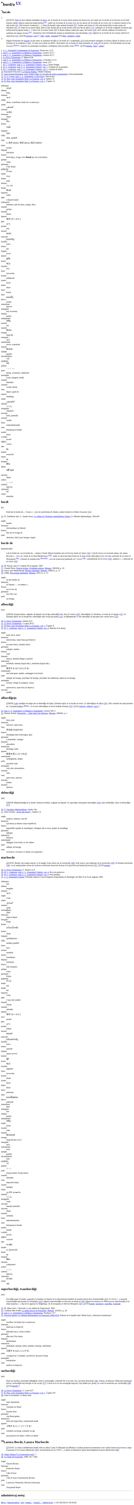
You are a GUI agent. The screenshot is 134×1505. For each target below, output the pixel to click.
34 (83, 1301)
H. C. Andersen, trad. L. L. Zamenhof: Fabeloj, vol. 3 (26, 874)
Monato (48, 568)
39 (37, 1450)
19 (16, 561)
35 (81, 1304)
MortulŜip (44, 558)
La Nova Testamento (11, 57)
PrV (30, 32)
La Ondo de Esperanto (13, 1457)
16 (88, 553)
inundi (91, 1304)
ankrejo (82, 706)
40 (117, 1450)
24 (105, 703)
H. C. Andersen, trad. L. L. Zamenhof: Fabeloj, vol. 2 (25, 65)
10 (94, 30)
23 (116, 616)
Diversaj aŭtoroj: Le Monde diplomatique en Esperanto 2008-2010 (31, 1315)
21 (121, 614)
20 (78, 614)
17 (102, 556)
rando (78, 36)
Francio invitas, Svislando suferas (30, 568)
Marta (77, 45)
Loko (16, 703)
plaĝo (47, 36)
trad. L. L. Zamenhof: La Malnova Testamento (22, 53)
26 (99, 803)
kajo (36, 36)
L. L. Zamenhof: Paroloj (14, 877)
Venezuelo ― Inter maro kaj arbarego (32, 713)
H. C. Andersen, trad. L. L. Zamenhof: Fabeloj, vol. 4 (26, 628)
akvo (45, 20)
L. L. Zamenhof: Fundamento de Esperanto (21, 50)
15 (89, 512)
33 (41, 1301)
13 (82, 41)
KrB (50, 555)
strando (54, 36)
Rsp (17, 558)
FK (45, 22)
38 (129, 1383)
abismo (89, 46)
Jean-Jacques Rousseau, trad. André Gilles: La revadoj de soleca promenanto (35, 74)
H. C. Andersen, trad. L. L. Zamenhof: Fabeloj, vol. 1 (25, 67)
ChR (83, 558)
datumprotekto (13, 1502)
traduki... (37, 1502)
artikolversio (48, 1502)
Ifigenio (16, 45)
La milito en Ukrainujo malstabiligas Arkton (52, 516)
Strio (17, 20)
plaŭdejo (70, 36)
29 (112, 863)
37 (44, 1383)
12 (16, 36)
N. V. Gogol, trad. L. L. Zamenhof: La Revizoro (24, 76)
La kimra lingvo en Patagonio (34, 1310)
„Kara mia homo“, (23, 812)
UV (18, 3)
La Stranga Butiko (29, 72)
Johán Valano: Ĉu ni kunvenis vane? (19, 1454)
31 (95, 865)
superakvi (100, 1304)
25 (71, 706)
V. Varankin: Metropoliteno (15, 809)
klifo (42, 36)
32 (106, 1299)
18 (110, 559)
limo (95, 46)
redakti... (28, 1502)
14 (29, 43)
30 (8, 865)
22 (61, 616)
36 (96, 1381)
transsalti (116, 1304)
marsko (107, 865)
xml (22, 1502)
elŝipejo (90, 706)
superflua (108, 1304)
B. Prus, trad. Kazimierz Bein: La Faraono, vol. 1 (24, 81)
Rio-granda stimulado (19, 573)
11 (90, 33)
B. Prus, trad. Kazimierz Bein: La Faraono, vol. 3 (24, 79)
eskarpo (29, 36)
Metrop (26, 706)
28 (73, 863)
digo (64, 36)
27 (8, 805)
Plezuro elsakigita (32, 570)
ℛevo (3, 1502)
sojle (96, 43)
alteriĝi (16, 1386)
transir (26, 41)
